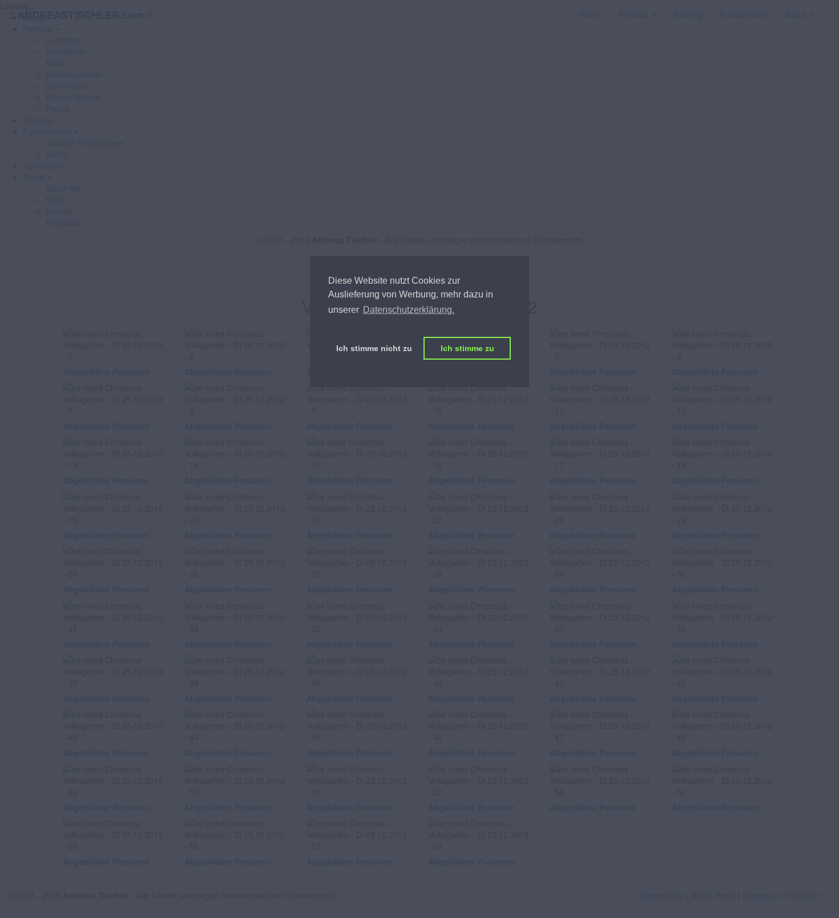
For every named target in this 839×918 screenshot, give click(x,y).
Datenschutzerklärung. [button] (408, 310)
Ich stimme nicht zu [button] (374, 348)
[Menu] (830, 8)
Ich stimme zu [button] (467, 348)
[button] (50, 131)
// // (80, 14)
